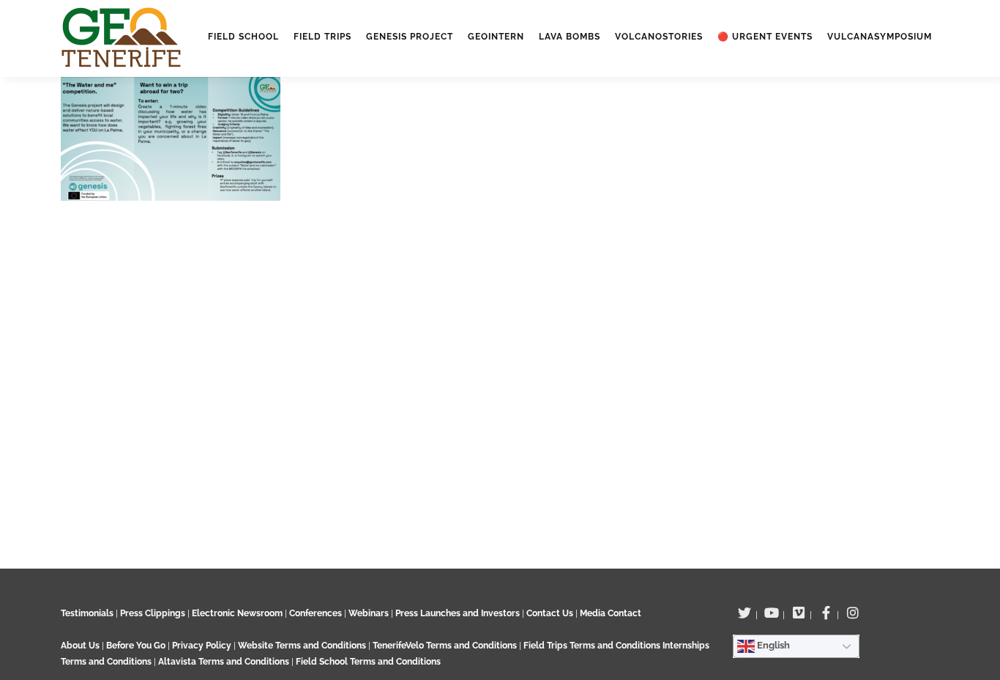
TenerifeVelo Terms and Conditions (446, 645)
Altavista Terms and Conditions (223, 662)
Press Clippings (152, 613)
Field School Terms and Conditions (368, 662)
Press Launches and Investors (457, 613)
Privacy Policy (201, 645)
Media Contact (610, 613)
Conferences (315, 613)
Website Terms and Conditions (303, 645)
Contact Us (549, 613)
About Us (80, 645)
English (772, 645)
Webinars (368, 613)
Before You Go (134, 645)
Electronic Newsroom (237, 613)
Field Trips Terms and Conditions (593, 645)
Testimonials (87, 613)
